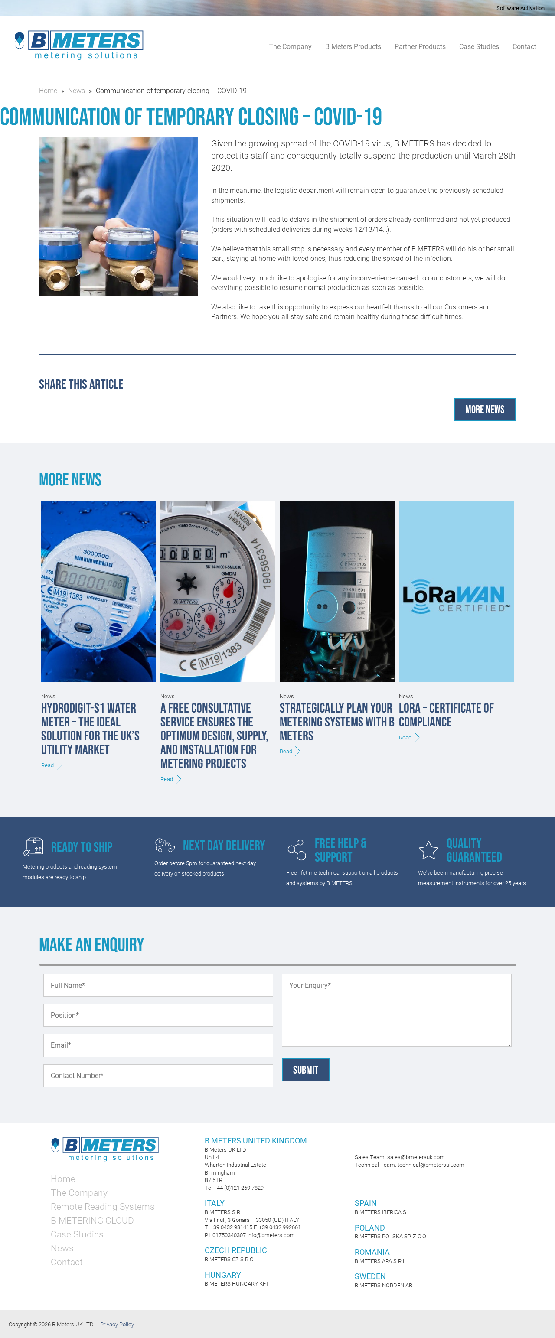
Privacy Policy (117, 1324)
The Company (290, 46)
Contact (524, 46)
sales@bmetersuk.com (416, 1156)
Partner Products (420, 46)
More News (485, 409)
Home (48, 90)
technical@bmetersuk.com (431, 1164)
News (76, 90)
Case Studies (479, 46)
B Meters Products (353, 46)
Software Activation (520, 8)
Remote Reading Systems (103, 1206)
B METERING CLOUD (92, 1220)
